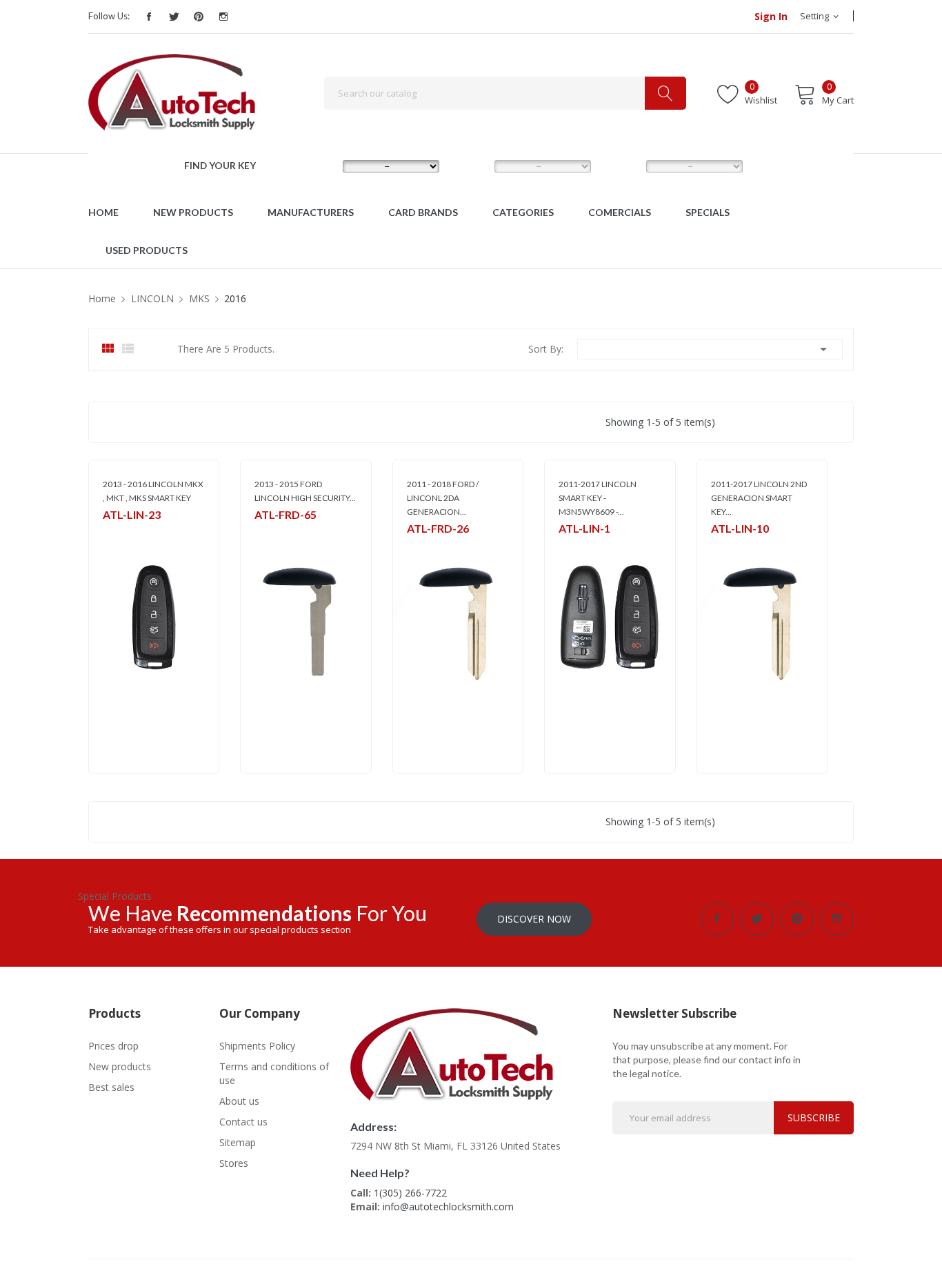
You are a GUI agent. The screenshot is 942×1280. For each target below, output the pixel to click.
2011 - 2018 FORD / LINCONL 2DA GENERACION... (443, 498)
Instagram (223, 16)
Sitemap (237, 1142)
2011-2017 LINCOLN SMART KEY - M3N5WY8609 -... (598, 498)
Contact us (243, 1121)
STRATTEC (122, 532)
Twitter (173, 16)
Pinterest (198, 16)
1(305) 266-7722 (410, 1192)
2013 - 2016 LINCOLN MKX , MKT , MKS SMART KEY (153, 491)
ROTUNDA (274, 532)
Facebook (148, 16)
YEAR (620, 165)
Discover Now (534, 918)
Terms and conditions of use (274, 1073)
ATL (718, 546)
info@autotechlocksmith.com (448, 1206)
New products (119, 1066)
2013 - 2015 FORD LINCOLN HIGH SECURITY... (305, 491)
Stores (233, 1163)
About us (239, 1100)
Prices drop (113, 1045)
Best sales (111, 1087)
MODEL (473, 165)
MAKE (318, 165)
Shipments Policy (257, 1045)
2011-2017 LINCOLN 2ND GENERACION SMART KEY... (759, 498)
